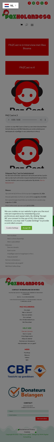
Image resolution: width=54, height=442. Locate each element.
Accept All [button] (26, 228)
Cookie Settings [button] (12, 228)
